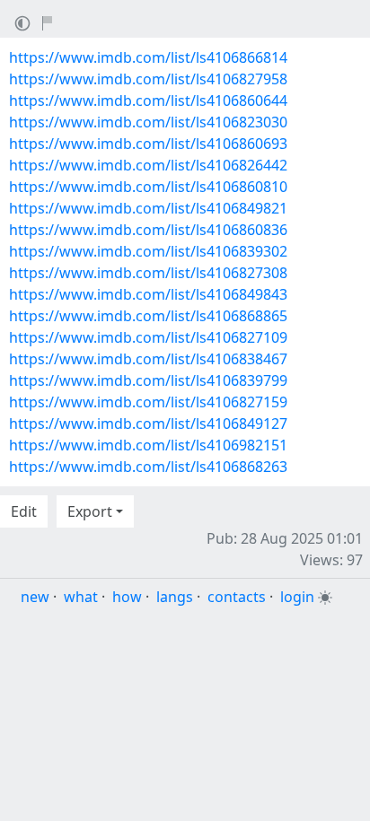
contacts (236, 597)
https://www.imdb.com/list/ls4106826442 (148, 165)
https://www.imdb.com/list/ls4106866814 (148, 57)
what (81, 597)
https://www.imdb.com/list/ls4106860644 (148, 100)
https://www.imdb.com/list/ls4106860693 (148, 143)
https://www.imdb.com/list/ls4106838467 (148, 359)
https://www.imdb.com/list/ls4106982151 (148, 445)
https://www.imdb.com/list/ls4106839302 (148, 251)
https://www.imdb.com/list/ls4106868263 (148, 466)
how (127, 597)
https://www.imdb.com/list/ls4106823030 (148, 122)
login (297, 597)
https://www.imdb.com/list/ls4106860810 (148, 187)
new (35, 597)
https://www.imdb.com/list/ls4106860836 (148, 230)
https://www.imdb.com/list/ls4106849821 (148, 208)
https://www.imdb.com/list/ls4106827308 (148, 273)
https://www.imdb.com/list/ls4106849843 (148, 294)
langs (174, 597)
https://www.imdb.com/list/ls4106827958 (148, 79)
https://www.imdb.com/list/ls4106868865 (148, 316)
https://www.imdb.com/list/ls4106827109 (148, 337)
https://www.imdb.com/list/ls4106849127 (148, 423)
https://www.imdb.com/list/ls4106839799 (148, 380)
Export (89, 511)
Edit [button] (24, 511)
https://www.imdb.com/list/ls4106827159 (148, 402)
